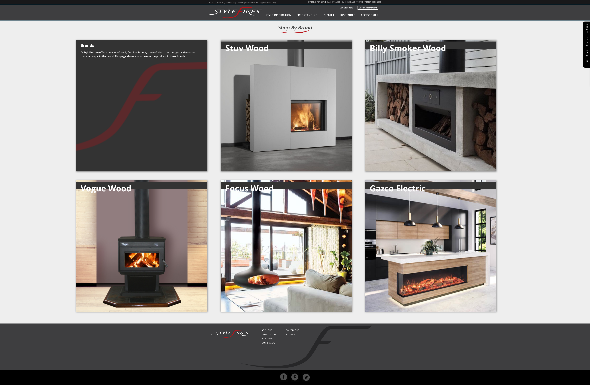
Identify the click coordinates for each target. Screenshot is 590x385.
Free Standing (307, 15)
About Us (267, 330)
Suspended (348, 15)
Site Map (290, 334)
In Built (328, 15)
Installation (269, 334)
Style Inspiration (278, 15)
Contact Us (292, 330)
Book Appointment (368, 7)
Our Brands (268, 342)
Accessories (369, 15)
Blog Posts (268, 338)
